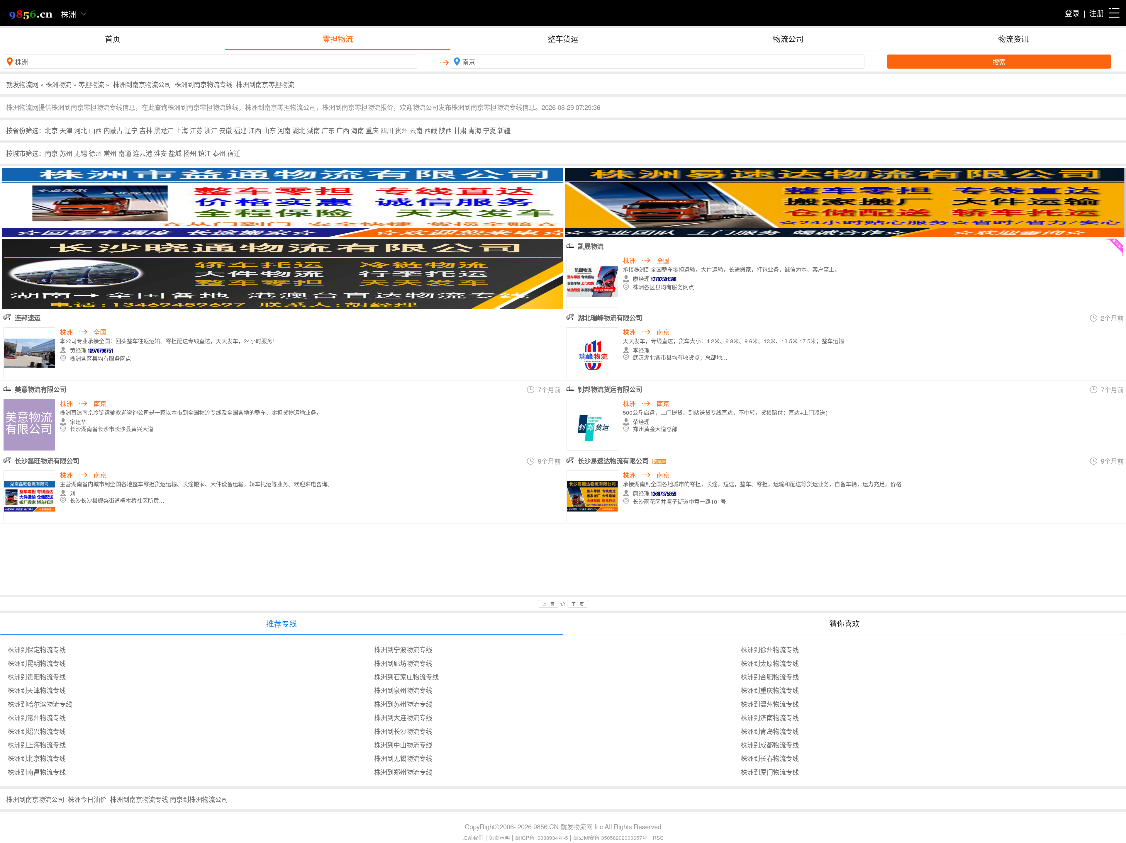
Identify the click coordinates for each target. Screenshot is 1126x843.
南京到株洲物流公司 (199, 799)
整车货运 (563, 38)
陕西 (445, 130)
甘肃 (460, 130)
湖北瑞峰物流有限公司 (610, 317)
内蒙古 (113, 130)
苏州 (66, 153)
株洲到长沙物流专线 (403, 731)
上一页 (548, 604)
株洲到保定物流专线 (37, 649)
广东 (328, 130)
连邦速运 (27, 317)
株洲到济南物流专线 (770, 717)
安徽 (225, 130)
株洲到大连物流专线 (403, 717)
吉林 (145, 130)
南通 (124, 153)
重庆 (372, 130)
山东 (269, 130)
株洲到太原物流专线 (770, 663)
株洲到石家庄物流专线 (406, 676)
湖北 (298, 130)
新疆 (504, 130)
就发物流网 (22, 84)
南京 (51, 153)
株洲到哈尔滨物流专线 (40, 703)
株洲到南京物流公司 (35, 799)
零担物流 (338, 38)
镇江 (204, 153)
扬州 (189, 153)
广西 (342, 130)
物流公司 (788, 38)
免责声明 (499, 837)
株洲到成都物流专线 (770, 744)
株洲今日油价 (87, 799)
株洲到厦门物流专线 (770, 771)
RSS (658, 837)
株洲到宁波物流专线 (403, 649)
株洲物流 (58, 84)
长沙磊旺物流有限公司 (47, 460)
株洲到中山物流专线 (403, 744)
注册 (1096, 13)
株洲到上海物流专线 (37, 744)
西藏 (430, 130)
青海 (474, 130)
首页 (112, 38)
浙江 (210, 130)
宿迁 (233, 153)
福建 (240, 130)
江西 (254, 130)
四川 (386, 130)
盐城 (175, 153)
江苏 (196, 130)
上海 (181, 130)
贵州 (401, 130)
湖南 (313, 130)
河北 (80, 130)
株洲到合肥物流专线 (770, 676)
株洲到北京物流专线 (37, 758)
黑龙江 (163, 130)
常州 (110, 153)
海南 (357, 130)
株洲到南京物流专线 (139, 799)
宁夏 (489, 130)
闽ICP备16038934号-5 (541, 837)
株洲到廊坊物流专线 (403, 663)
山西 (95, 130)
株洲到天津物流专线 (37, 690)
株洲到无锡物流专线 (403, 758)
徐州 (95, 153)
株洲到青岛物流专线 (770, 731)
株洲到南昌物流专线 (37, 771)
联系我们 (473, 837)
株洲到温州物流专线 (770, 703)
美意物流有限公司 (40, 389)
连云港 (142, 153)
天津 (66, 130)
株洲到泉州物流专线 (403, 690)
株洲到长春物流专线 (770, 758)
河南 (284, 130)
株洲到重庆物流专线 (770, 690)
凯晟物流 (590, 246)
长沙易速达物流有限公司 (613, 460)
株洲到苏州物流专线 (403, 703)
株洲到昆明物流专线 (37, 663)
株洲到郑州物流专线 (403, 771)
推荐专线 (281, 623)
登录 (1072, 13)
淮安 (160, 153)
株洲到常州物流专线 (37, 717)
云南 (416, 130)
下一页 (578, 604)
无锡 (80, 153)
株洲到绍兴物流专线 (37, 731)
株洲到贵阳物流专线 (37, 676)
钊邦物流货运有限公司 (610, 389)
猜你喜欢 (844, 623)
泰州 (219, 153)
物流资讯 (1013, 38)
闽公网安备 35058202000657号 (610, 837)
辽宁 (131, 130)
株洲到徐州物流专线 (770, 649)
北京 (51, 130)
